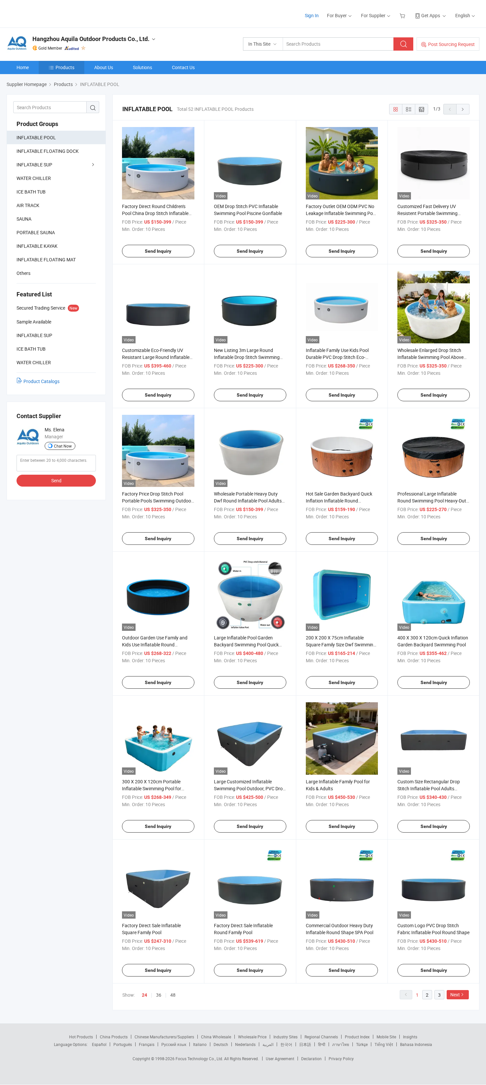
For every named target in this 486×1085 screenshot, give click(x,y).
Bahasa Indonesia (416, 1044)
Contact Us (183, 67)
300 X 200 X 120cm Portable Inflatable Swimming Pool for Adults (151, 788)
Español (99, 1044)
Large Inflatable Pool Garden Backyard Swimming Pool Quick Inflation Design (246, 644)
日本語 (305, 1044)
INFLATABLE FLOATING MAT (46, 259)
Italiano (200, 1044)
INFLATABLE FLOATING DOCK (48, 151)
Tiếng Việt (384, 1044)
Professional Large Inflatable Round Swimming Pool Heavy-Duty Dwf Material (432, 501)
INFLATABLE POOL (36, 137)
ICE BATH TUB (31, 192)
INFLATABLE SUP (34, 164)
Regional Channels (321, 1036)
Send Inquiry (158, 251)
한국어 (286, 1044)
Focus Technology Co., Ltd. (200, 1058)
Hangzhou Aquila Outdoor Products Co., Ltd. (90, 38)
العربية (268, 1044)
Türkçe (362, 1044)
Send (56, 480)
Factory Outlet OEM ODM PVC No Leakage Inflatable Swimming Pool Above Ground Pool (341, 213)
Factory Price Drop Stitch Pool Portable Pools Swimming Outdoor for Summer (157, 501)
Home (23, 67)
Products (65, 67)
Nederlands (245, 1044)
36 (158, 995)
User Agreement (280, 1058)
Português (122, 1044)
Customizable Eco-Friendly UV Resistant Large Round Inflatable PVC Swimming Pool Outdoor (155, 357)
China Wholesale (216, 1036)
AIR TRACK (28, 205)
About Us (103, 67)
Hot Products (81, 1036)
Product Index (357, 1036)
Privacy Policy (341, 1058)
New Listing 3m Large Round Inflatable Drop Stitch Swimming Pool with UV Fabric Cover (247, 357)
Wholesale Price (252, 1036)
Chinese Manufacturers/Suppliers (164, 1036)
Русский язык (173, 1044)
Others (23, 273)
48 (173, 995)
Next (455, 994)
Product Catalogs (41, 381)
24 (144, 995)
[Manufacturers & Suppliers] (49, 13)
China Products (114, 1036)
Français (146, 1044)
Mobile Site (386, 1036)
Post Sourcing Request (451, 44)
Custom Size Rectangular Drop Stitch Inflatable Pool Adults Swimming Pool (428, 788)
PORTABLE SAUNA (36, 232)
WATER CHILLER (34, 178)
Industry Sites (285, 1036)
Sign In (312, 15)
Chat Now (63, 446)
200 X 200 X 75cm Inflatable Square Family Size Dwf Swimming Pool (341, 644)
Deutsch (221, 1044)
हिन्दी (321, 1044)
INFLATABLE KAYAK (37, 246)
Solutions (142, 67)
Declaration (311, 1058)
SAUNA (24, 219)
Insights (410, 1036)
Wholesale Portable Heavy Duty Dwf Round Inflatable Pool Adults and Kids (248, 501)
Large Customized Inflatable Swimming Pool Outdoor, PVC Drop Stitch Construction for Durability (249, 788)
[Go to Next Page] (463, 109)
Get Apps (430, 15)
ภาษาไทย (340, 1044)
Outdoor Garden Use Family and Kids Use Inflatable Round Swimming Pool (154, 644)
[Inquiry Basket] (403, 15)
